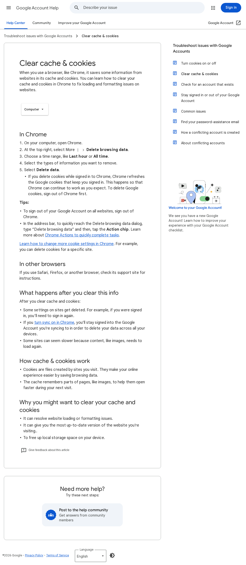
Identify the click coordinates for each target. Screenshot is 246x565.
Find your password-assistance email (210, 122)
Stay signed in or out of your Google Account (210, 98)
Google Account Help (37, 8)
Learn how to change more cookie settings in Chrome (66, 243)
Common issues (193, 111)
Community (41, 23)
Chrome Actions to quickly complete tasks (82, 235)
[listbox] (34, 109)
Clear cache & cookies (199, 74)
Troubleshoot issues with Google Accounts (202, 48)
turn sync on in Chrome (54, 322)
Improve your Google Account (81, 23)
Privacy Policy (34, 555)
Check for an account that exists (207, 84)
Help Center (15, 23)
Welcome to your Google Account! (195, 208)
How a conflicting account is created (210, 132)
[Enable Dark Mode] (112, 555)
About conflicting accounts (203, 143)
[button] (8, 7)
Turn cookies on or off (198, 63)
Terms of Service (57, 555)
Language (86, 549)
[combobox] (143, 7)
